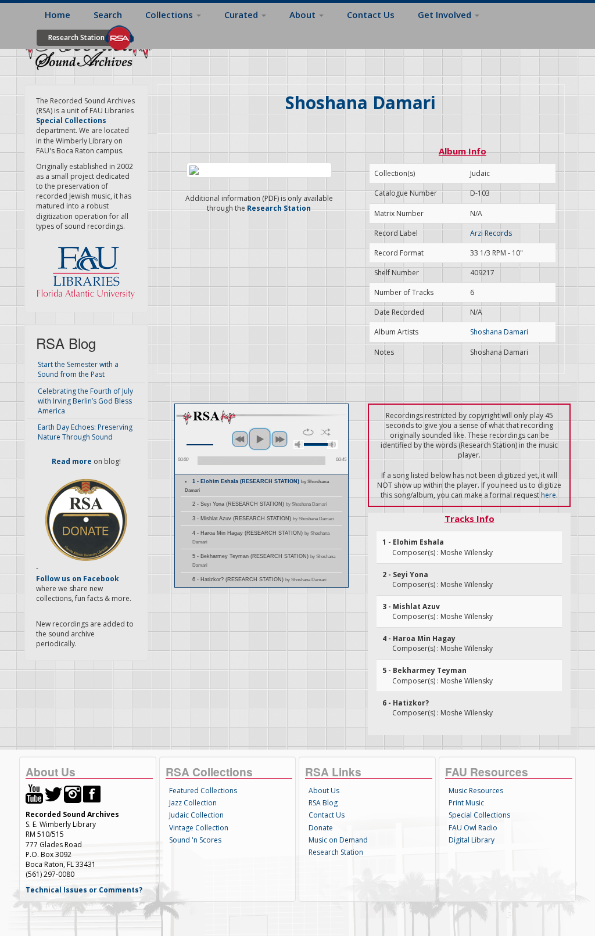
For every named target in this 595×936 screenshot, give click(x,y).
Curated (242, 14)
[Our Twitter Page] (53, 793)
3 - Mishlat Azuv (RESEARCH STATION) (263, 518)
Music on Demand (338, 840)
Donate (321, 828)
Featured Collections (203, 790)
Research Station (76, 37)
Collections (170, 14)
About (303, 14)
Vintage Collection (198, 828)
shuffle (325, 432)
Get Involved (446, 14)
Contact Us (371, 14)
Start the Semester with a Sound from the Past (78, 369)
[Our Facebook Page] (92, 793)
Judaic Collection (196, 815)
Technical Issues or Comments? (84, 890)
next (279, 439)
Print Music (466, 803)
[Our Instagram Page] (72, 793)
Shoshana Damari (499, 332)
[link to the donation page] (86, 519)
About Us (324, 790)
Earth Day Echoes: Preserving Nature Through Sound (85, 432)
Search (108, 14)
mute (298, 444)
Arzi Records (491, 233)
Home (57, 14)
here (548, 495)
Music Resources (476, 790)
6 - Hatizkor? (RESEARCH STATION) (259, 579)
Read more (72, 461)
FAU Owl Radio (473, 828)
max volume (332, 444)
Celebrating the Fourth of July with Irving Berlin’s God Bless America (85, 401)
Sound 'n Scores (195, 840)
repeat (308, 432)
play (259, 439)
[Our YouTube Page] (34, 793)
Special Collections (479, 815)
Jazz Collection (193, 803)
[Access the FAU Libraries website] (88, 268)
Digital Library (471, 840)
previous (240, 439)
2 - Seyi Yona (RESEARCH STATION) (259, 504)
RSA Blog (323, 803)
